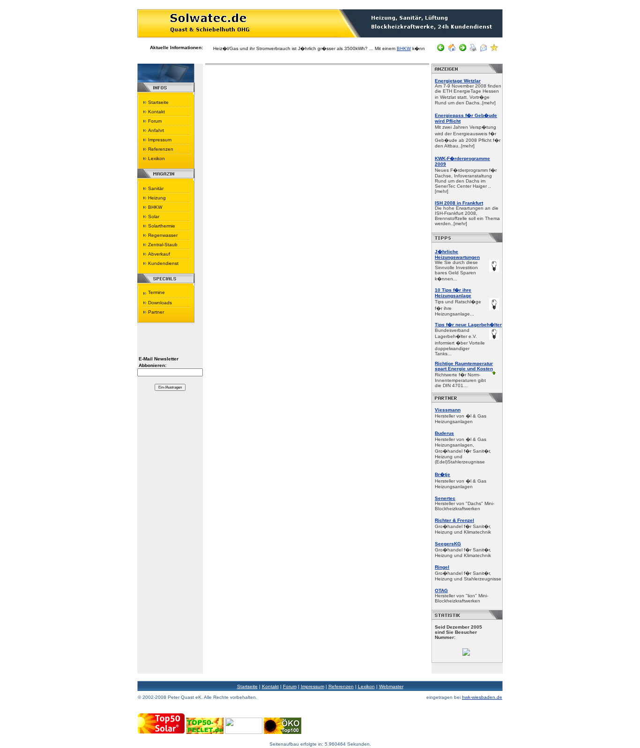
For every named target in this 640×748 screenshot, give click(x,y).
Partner (156, 312)
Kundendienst (163, 263)
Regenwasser (163, 235)
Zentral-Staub (163, 244)
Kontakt (156, 111)
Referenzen (160, 149)
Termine (156, 292)
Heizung (157, 197)
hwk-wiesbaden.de (482, 697)
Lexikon (156, 158)
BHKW (394, 48)
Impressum (159, 139)
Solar (153, 216)
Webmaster (391, 686)
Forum (155, 121)
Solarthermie (161, 225)
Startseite (158, 102)
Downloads (160, 302)
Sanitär (156, 188)
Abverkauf (159, 254)
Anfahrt (156, 130)
